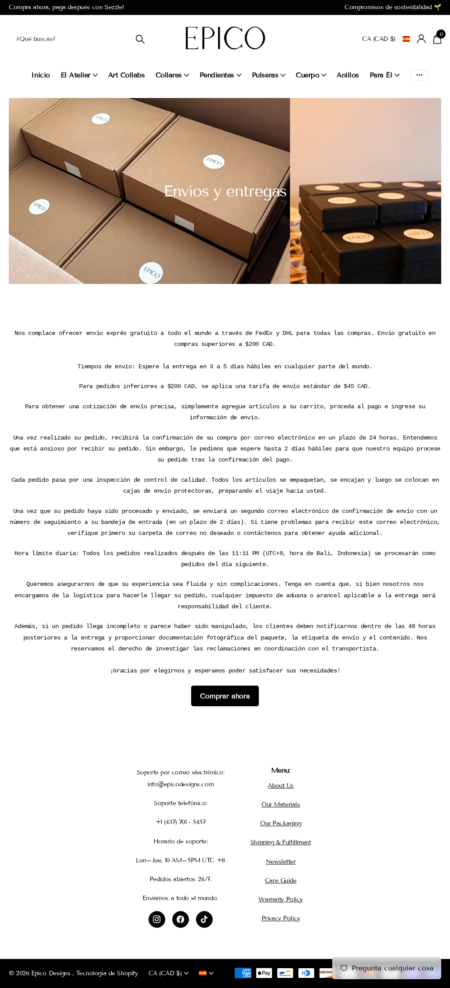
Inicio (40, 75)
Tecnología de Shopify (107, 973)
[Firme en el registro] (421, 39)
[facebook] (180, 919)
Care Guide (281, 880)
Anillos (348, 75)
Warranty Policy (280, 899)
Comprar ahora (225, 696)
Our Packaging (280, 823)
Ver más (419, 75)
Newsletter (281, 861)
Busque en (140, 39)
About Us (281, 785)
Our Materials (280, 804)
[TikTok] (204, 919)
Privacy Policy (280, 918)
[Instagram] (157, 919)
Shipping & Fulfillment (280, 842)
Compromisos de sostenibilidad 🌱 (393, 7)
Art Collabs (126, 75)
